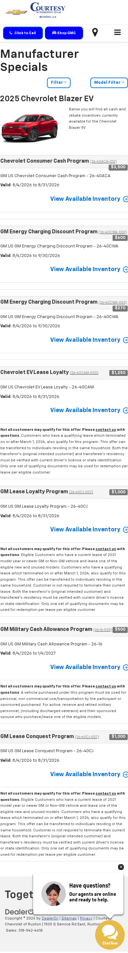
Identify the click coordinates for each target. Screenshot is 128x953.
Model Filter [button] (107, 83)
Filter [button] (57, 83)
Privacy (86, 918)
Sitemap (69, 918)
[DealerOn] (21, 912)
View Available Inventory (85, 199)
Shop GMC (66, 33)
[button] (23, 33)
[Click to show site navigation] (117, 33)
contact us (106, 429)
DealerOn (50, 918)
